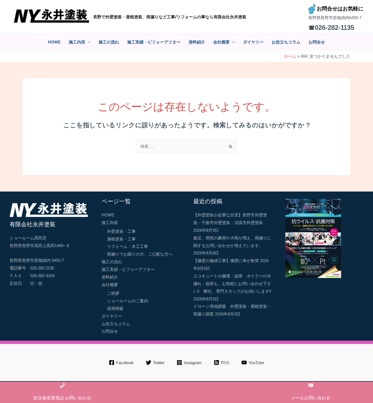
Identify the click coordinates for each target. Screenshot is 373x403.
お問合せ (317, 42)
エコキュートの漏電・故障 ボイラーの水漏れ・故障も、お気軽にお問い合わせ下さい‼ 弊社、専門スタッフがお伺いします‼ (232, 284)
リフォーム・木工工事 (127, 246)
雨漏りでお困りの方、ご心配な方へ (140, 254)
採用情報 (115, 308)
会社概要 (221, 42)
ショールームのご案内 (127, 300)
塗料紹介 (197, 42)
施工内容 (77, 42)
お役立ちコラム (286, 42)
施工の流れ (109, 42)
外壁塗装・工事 (121, 231)
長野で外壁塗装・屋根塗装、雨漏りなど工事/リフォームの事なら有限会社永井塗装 (169, 16)
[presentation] (87, 42)
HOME (54, 42)
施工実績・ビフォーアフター (153, 42)
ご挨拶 (113, 293)
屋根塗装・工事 (121, 239)
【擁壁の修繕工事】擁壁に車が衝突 (226, 260)
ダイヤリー (253, 42)
